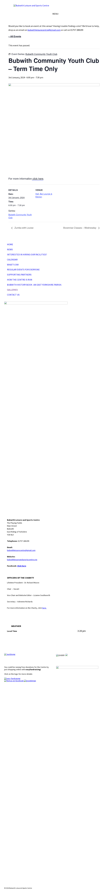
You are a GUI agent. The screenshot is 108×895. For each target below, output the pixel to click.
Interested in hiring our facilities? (27, 254)
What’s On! (13, 264)
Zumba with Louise (23, 227)
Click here (21, 566)
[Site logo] (31, 5)
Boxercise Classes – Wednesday (80, 227)
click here (37, 178)
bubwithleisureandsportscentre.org (22, 559)
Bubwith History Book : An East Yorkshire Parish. (34, 284)
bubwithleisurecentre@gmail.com (44, 30)
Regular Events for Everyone (23, 269)
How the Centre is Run (19, 279)
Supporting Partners (19, 274)
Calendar (12, 259)
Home (10, 244)
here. (44, 608)
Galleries (12, 289)
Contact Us (13, 294)
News (10, 249)
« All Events (14, 36)
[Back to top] (101, 883)
